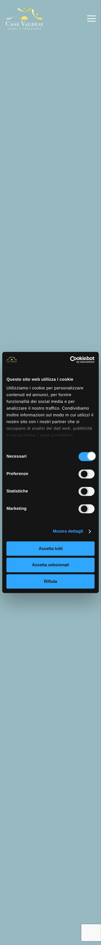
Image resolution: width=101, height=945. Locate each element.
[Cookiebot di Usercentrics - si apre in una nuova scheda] (71, 359)
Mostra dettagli (68, 531)
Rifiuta (50, 581)
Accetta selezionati (50, 565)
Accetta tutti (51, 548)
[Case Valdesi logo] (25, 18)
